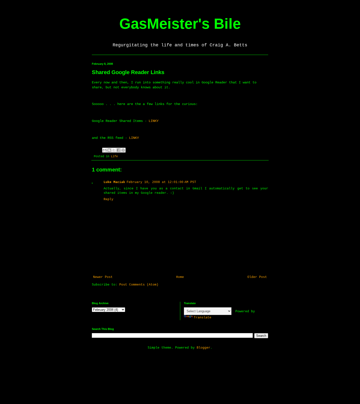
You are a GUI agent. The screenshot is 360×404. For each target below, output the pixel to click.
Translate (202, 317)
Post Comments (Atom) (138, 285)
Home (180, 277)
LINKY (153, 121)
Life (114, 156)
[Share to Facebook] (118, 150)
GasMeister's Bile (180, 23)
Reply (108, 199)
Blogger (203, 348)
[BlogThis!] (109, 150)
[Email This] (104, 150)
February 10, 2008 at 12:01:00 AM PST (161, 182)
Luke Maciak (114, 182)
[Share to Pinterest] (123, 150)
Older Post (257, 277)
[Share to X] (113, 150)
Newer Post (103, 277)
